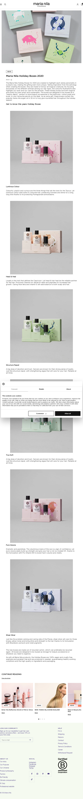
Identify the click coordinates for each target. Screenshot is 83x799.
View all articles (6, 678)
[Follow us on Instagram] (37, 773)
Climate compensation (8, 780)
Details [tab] (41, 389)
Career (60, 750)
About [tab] (68, 389)
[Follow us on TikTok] (32, 779)
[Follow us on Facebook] (32, 773)
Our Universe (4, 768)
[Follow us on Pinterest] (43, 773)
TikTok (31, 768)
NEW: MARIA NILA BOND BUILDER (47, 710)
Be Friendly (4, 777)
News (9, 71)
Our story (3, 762)
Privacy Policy (62, 744)
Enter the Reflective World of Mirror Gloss (17, 710)
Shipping (61, 734)
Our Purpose (4, 765)
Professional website (7, 787)
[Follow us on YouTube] (48, 773)
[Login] (78, 4)
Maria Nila (8, 793)
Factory (2, 774)
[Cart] (82, 4)
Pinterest (32, 766)
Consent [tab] (14, 389)
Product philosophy (7, 771)
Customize (40, 413)
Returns (60, 737)
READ (3, 712)
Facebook (32, 764)
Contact (61, 740)
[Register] (30, 740)
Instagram (32, 762)
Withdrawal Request (65, 753)
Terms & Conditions (64, 747)
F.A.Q (60, 731)
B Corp (2, 783)
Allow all (68, 413)
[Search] (5, 4)
